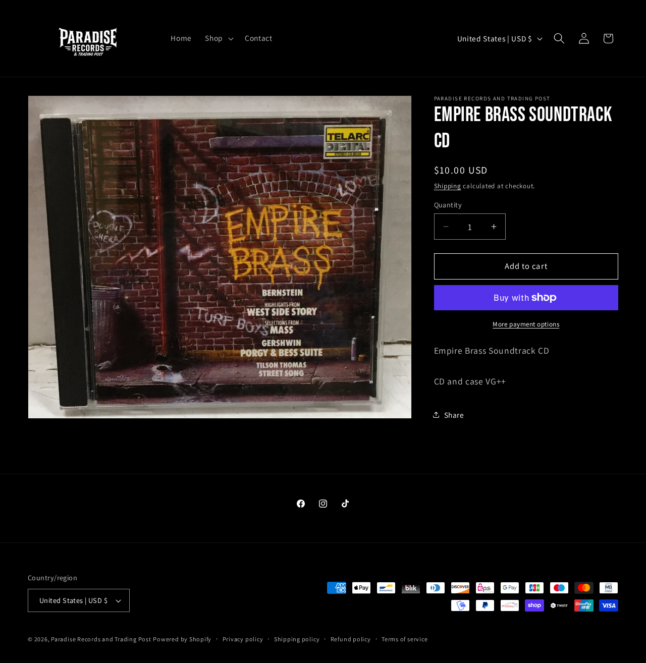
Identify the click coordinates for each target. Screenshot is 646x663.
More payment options (526, 324)
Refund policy (351, 639)
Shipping (447, 185)
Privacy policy (243, 639)
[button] (218, 38)
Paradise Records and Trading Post (101, 639)
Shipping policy (297, 639)
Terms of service (404, 639)
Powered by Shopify (182, 639)
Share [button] (454, 415)
